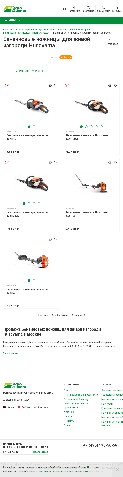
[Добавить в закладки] (55, 85)
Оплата (68, 416)
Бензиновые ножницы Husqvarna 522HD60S (27, 214)
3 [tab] (91, 126)
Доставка (69, 412)
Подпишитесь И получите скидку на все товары (25, 445)
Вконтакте (43, 407)
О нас (67, 390)
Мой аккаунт (103, 11)
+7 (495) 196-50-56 (100, 445)
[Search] (64, 10)
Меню (12, 20)
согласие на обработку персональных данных (63, 471)
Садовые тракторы (111, 390)
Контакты (69, 421)
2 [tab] (34, 126)
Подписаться (40, 452)
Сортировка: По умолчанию (29, 71)
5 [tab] (101, 126)
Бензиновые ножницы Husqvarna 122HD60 (27, 137)
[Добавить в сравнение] (50, 85)
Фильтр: (61, 57)
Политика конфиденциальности (81, 395)
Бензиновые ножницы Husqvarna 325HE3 (27, 291)
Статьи (67, 425)
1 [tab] (29, 126)
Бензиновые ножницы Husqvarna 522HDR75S (87, 137)
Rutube (10, 407)
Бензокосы (107, 404)
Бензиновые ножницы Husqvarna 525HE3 (87, 214)
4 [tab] (96, 126)
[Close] (117, 469)
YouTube (26, 407)
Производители (72, 407)
